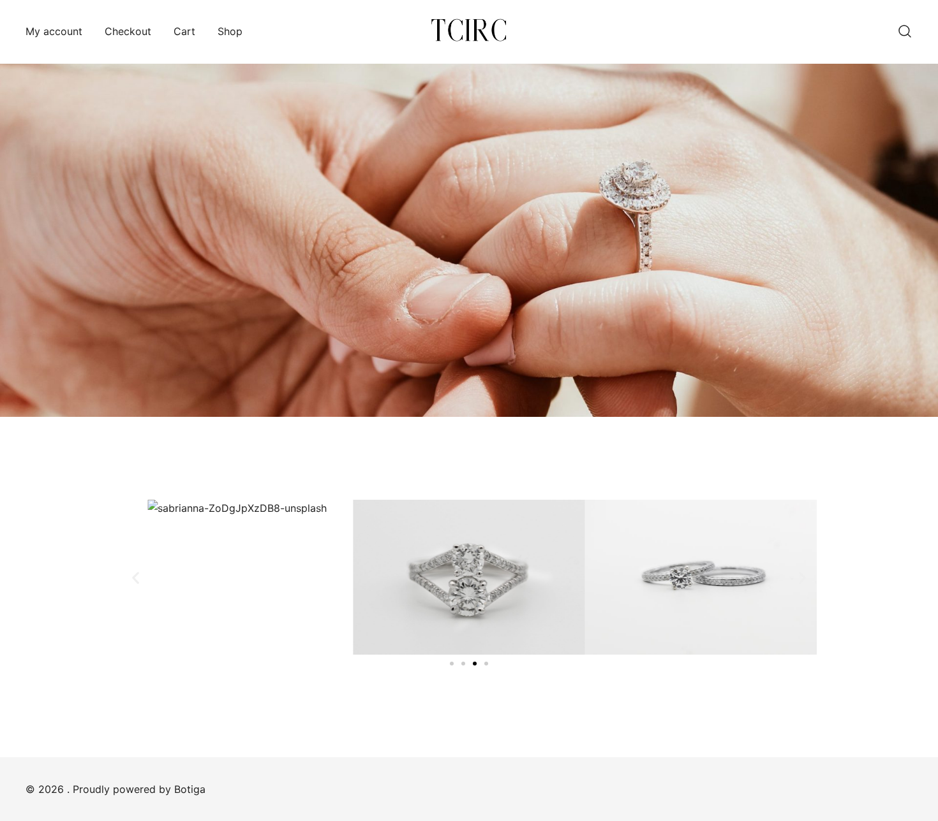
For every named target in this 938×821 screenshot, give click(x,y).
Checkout (128, 31)
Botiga (189, 789)
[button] (136, 577)
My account (54, 31)
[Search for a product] (904, 32)
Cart (184, 31)
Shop (230, 31)
